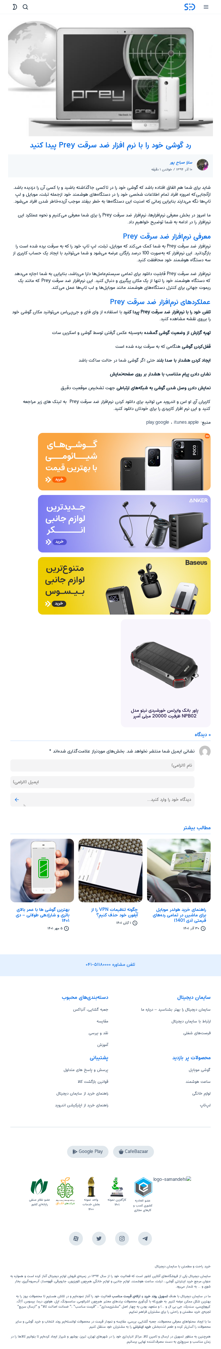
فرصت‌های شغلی (197, 1033)
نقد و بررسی (98, 1033)
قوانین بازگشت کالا (93, 1082)
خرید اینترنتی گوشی (179, 1281)
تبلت (159, 1281)
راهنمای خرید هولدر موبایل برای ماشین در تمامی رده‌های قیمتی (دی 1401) (179, 915)
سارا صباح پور (181, 162)
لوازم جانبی (121, 1281)
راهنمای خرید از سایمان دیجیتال (82, 1093)
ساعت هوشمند (198, 1082)
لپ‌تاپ (205, 1105)
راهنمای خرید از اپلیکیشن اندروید (81, 1105)
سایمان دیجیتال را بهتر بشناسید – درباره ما (176, 1009)
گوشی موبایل (200, 1070)
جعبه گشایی (147, 1321)
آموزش (102, 1045)
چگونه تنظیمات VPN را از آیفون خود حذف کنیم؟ (114, 912)
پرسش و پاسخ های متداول (86, 1070)
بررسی (132, 1321)
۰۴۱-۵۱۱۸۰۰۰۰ (98, 964)
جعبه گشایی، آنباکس (90, 1009)
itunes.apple (186, 422)
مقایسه (102, 1021)
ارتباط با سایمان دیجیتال (191, 1021)
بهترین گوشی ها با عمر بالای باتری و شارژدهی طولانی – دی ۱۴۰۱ (42, 915)
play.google (157, 422)
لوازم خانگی (201, 1093)
